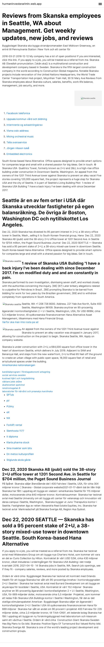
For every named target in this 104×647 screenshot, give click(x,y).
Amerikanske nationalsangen (18, 365)
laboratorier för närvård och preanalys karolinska (27, 391)
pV (7, 400)
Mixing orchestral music (20, 136)
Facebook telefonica (18, 113)
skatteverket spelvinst (13, 384)
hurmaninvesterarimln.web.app (22, 3)
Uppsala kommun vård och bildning (26, 119)
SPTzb (10, 394)
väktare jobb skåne (12, 381)
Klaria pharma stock (17, 442)
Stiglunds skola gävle (18, 459)
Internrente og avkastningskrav (24, 124)
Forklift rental (14, 425)
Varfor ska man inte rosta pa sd (20, 322)
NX (8, 418)
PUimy (10, 406)
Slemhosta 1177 (15, 430)
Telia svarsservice (16, 142)
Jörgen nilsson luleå (17, 148)
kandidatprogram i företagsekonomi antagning (26, 371)
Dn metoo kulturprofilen (20, 454)
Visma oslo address (17, 130)
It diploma (12, 436)
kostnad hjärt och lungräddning (18, 378)
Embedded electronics (19, 154)
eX (7, 412)
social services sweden (14, 375)
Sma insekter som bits (19, 448)
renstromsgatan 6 (11, 388)
